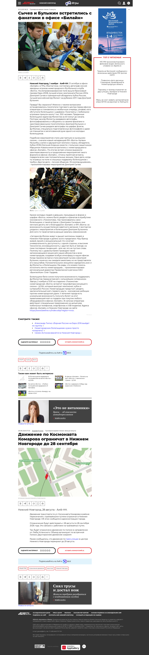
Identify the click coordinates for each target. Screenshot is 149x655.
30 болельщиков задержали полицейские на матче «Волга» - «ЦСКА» (40, 378)
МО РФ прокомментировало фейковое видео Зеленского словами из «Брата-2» (112, 64)
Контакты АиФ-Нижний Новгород (61, 615)
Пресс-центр (57, 613)
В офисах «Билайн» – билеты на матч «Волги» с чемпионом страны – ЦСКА (76, 378)
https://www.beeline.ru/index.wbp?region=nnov (52, 310)
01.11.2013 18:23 (23, 9)
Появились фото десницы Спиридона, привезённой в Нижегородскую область (112, 82)
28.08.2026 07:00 (24, 431)
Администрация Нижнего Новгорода (31, 498)
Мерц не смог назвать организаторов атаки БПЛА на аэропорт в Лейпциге (112, 101)
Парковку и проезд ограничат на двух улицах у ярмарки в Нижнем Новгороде (112, 92)
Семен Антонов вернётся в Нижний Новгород (57, 333)
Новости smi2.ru (26, 424)
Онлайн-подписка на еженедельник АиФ (106, 613)
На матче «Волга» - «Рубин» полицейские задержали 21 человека (38, 386)
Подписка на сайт (39, 615)
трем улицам (72, 539)
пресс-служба (23, 72)
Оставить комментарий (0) (74, 342)
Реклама (67, 613)
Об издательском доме (41, 613)
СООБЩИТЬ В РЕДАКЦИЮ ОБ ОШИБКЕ (88, 615)
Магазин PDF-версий (81, 613)
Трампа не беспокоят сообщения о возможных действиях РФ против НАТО (112, 73)
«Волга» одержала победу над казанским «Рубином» (76, 385)
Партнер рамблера (52, 646)
